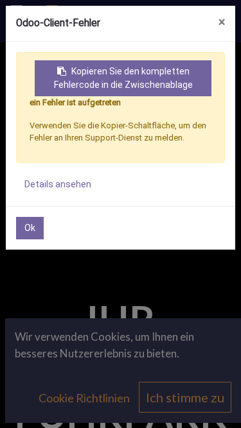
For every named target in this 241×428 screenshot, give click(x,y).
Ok (29, 228)
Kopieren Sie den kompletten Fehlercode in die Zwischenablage (123, 78)
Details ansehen (57, 184)
